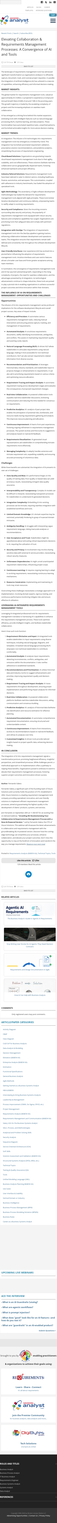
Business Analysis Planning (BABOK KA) (18, 1184)
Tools (53, 853)
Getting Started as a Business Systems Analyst (21, 1085)
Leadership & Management (13, 1099)
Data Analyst (5, 1491)
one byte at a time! (28, 1446)
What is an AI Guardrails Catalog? (20, 1302)
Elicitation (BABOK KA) (11, 1057)
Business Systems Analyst (10, 1484)
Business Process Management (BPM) (17, 1207)
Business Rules (8, 1217)
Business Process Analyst (10, 1473)
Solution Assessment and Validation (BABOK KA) (22, 1156)
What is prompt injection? (16, 1312)
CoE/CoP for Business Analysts (15, 1043)
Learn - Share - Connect (28, 1387)
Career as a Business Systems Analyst (17, 1221)
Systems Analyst (6, 1487)
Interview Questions (44, 10)
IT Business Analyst (7, 1476)
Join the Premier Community (28, 1415)
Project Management (11, 1109)
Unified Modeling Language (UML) (16, 1179)
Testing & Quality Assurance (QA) (16, 1170)
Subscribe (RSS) (26, 33)
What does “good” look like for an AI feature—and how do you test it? (28, 1319)
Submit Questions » (47, 1330)
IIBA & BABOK (8, 1090)
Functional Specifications (13, 1071)
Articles (30, 7)
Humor (47, 7)
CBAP (5, 1034)
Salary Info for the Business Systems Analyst (20, 1123)
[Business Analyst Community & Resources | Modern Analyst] (14, 20)
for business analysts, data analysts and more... (28, 1418)
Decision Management (12, 1053)
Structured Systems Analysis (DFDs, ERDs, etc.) (21, 1160)
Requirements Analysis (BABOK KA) (23, 853)
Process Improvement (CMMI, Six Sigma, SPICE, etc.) (23, 1104)
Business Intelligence (11, 1203)
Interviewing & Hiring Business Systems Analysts (22, 1095)
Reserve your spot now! (36, 844)
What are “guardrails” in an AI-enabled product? (28, 1325)
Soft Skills (6, 1151)
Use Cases (7, 1189)
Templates (29, 10)
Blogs (38, 7)
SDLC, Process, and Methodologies (16, 1128)
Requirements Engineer (9, 1480)
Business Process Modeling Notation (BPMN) (20, 1212)
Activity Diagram (9, 1029)
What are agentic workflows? (18, 1307)
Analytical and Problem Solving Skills (17, 1132)
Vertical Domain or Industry (14, 1198)
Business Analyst (6, 1469)
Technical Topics (44, 853)
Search (16, 33)
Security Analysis (9, 1137)
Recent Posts (6, 33)
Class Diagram (8, 1039)
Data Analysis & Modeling (13, 1048)
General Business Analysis (13, 1076)
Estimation (7, 1067)
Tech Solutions (28, 1443)
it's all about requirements (28, 1390)
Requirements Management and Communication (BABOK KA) (27, 1118)
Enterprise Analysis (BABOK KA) (15, 1062)
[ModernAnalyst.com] (28, 1405)
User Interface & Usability (13, 1193)
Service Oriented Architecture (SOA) (17, 1146)
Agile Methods (8, 1081)
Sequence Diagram (10, 1142)
